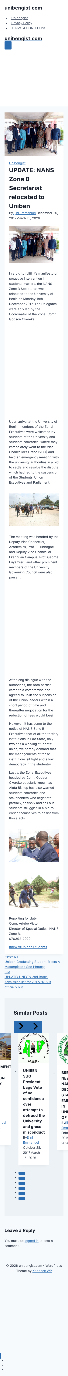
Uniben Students (33, 947)
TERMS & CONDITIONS (28, 28)
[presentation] (34, 1048)
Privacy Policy (21, 23)
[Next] (35, 1027)
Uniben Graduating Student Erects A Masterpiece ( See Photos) (32, 961)
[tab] (22, 1173)
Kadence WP (42, 1271)
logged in (32, 1241)
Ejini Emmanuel (24, 213)
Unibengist (19, 18)
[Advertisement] (34, 78)
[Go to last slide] (21, 1027)
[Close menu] (0, 1356)
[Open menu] (8, 45)
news (14, 947)
